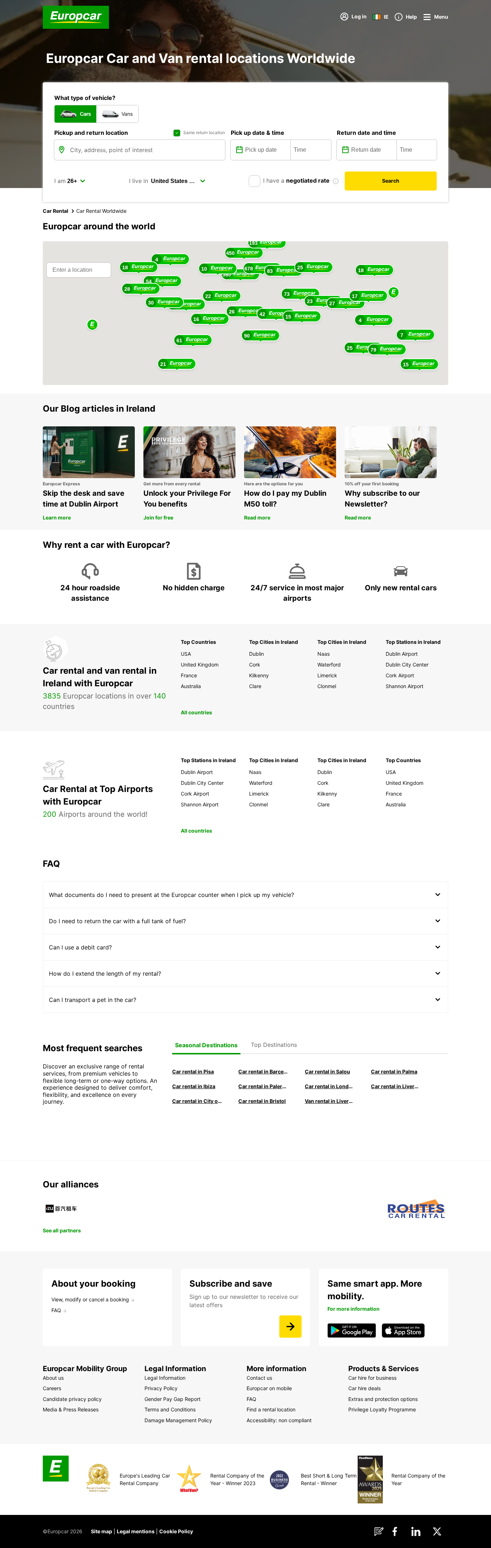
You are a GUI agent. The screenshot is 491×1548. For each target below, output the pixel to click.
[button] (393, 293)
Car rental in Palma (394, 1071)
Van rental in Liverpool (329, 1101)
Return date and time (366, 132)
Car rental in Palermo (263, 1086)
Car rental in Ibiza (193, 1086)
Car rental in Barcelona (263, 1071)
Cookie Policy (176, 1531)
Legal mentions (136, 1531)
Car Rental (55, 211)
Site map (101, 1531)
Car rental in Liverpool (396, 1086)
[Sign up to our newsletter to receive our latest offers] (290, 1326)
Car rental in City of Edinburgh (197, 1101)
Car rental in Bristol (262, 1101)
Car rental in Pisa (193, 1071)
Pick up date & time (257, 132)
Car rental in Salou (327, 1071)
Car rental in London (329, 1086)
